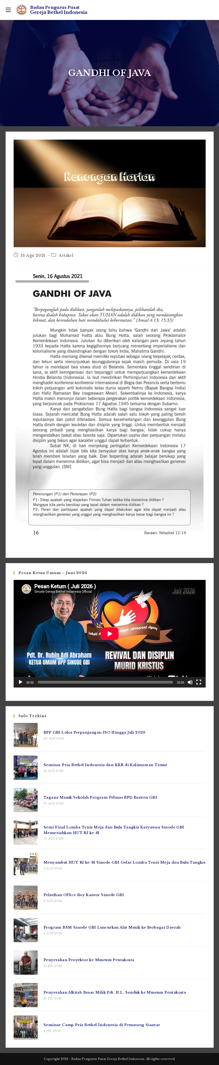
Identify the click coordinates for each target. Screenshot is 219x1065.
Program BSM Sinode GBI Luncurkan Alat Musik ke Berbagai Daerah (112, 927)
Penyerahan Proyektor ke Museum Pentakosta (89, 960)
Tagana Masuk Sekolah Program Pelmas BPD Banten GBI (100, 797)
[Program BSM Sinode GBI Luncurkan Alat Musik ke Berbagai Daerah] (26, 930)
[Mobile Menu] (8, 9)
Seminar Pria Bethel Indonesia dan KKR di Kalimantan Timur (106, 765)
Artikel (66, 255)
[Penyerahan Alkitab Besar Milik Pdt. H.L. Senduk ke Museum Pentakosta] (26, 995)
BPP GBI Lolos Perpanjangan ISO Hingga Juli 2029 (95, 732)
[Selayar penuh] (198, 682)
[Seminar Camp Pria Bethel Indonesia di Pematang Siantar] (26, 1027)
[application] (110, 634)
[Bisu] (190, 682)
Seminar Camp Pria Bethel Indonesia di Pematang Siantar (102, 1025)
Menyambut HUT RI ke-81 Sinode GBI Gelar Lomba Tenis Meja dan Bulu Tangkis (124, 862)
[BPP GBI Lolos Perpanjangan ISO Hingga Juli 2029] (26, 735)
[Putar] (20, 682)
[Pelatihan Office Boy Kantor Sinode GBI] (26, 897)
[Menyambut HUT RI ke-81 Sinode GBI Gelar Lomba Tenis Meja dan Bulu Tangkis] (26, 865)
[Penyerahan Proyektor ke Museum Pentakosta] (26, 962)
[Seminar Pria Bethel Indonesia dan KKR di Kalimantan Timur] (26, 767)
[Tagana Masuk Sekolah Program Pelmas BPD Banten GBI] (26, 800)
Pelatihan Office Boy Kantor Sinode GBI (84, 895)
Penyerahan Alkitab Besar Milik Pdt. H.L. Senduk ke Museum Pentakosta (115, 992)
